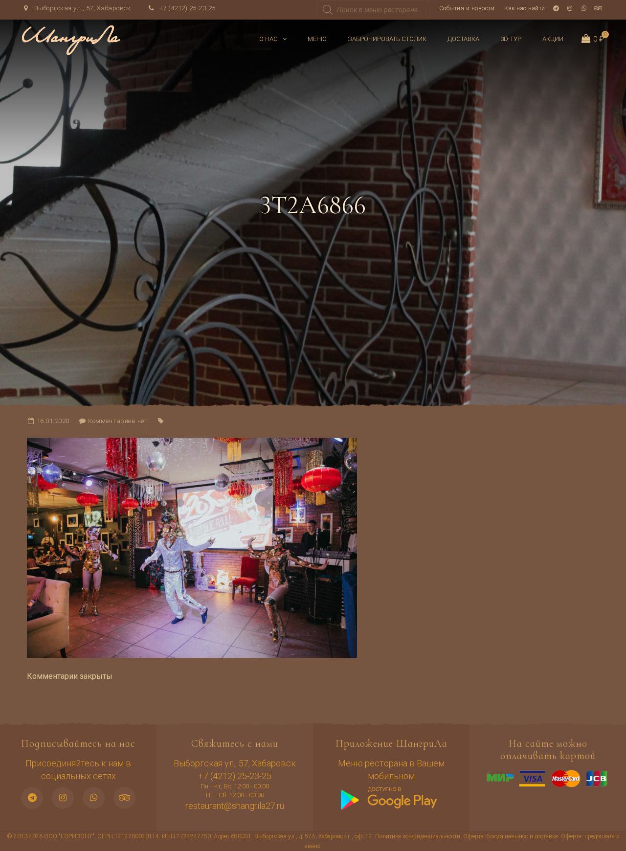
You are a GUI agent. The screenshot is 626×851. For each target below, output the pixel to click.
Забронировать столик (387, 39)
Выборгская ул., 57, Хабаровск (81, 8)
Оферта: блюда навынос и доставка (510, 836)
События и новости (467, 8)
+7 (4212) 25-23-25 (186, 8)
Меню (317, 39)
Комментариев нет (118, 421)
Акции (552, 39)
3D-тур (510, 39)
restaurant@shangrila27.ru (234, 806)
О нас (268, 39)
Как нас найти (524, 8)
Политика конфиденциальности (417, 836)
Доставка (463, 39)
